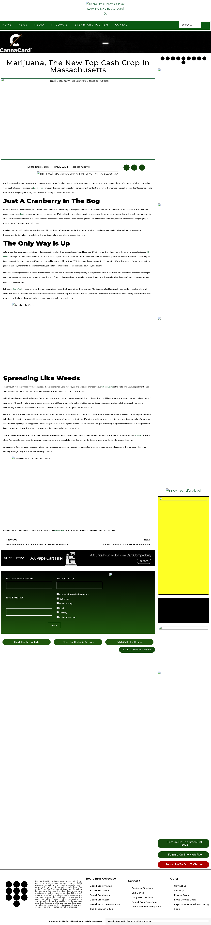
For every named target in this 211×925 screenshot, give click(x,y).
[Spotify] (194, 58)
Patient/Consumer (67, 617)
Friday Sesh (59, 530)
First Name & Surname (19, 578)
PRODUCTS (59, 24)
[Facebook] (163, 58)
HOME (7, 24)
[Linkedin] (183, 58)
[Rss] (204, 58)
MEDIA (39, 24)
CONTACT (122, 24)
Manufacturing (65, 603)
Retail (61, 608)
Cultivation (64, 598)
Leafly (23, 214)
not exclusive (107, 387)
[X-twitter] (168, 58)
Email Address (15, 597)
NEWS (23, 24)
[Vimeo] (189, 58)
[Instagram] (178, 58)
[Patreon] (199, 58)
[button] (126, 168)
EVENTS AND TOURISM (91, 24)
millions (138, 435)
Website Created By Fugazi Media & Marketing (129, 921)
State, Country (65, 578)
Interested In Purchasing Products (74, 594)
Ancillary (63, 612)
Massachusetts (81, 166)
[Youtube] (173, 58)
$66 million (38, 188)
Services (134, 881)
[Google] (183, 62)
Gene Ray (17, 289)
